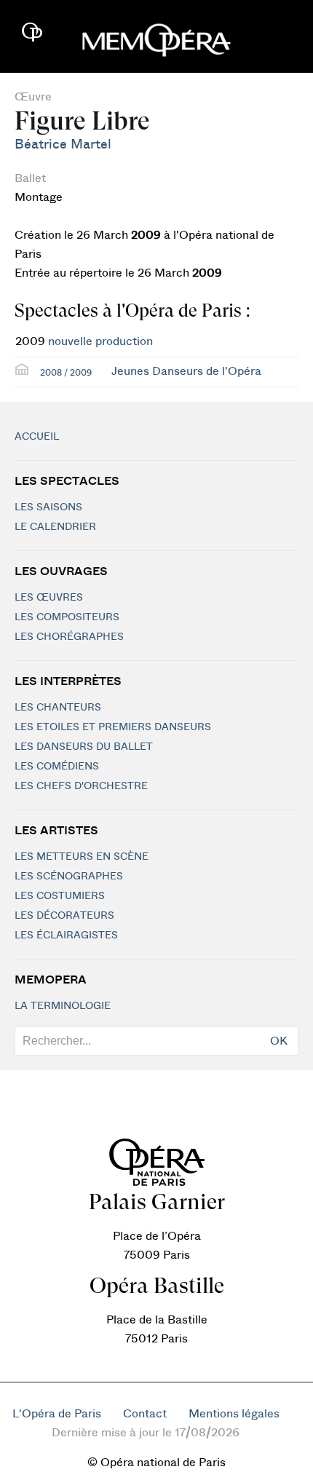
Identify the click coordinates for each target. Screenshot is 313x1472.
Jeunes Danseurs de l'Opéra (186, 371)
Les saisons (48, 507)
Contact (145, 1414)
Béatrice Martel (63, 144)
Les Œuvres (49, 598)
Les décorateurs (64, 916)
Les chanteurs (58, 708)
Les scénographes (69, 876)
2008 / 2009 (66, 372)
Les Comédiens (57, 766)
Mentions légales (234, 1414)
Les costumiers (60, 896)
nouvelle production (100, 341)
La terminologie (63, 1006)
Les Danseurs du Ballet (84, 747)
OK (279, 1041)
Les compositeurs (67, 617)
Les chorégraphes (69, 637)
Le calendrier (55, 527)
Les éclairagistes (66, 935)
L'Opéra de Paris (56, 1414)
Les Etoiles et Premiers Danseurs (113, 727)
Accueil (37, 437)
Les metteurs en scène (81, 857)
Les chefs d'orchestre (81, 786)
